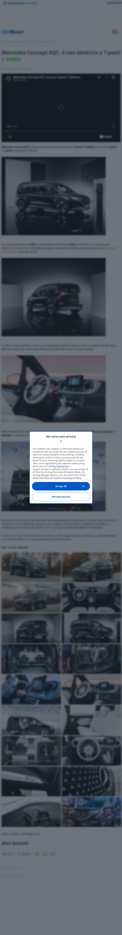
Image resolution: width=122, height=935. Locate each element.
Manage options (61, 496)
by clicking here (61, 466)
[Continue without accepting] (61, 441)
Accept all (61, 486)
